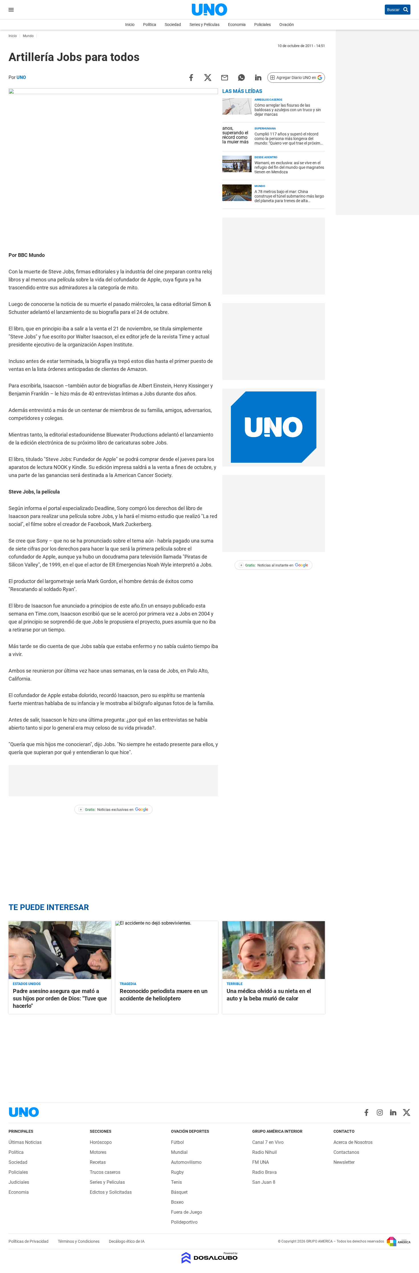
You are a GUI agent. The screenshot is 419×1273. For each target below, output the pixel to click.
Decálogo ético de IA (127, 1241)
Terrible (235, 984)
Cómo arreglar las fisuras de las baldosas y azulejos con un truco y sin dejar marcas (288, 110)
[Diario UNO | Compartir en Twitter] (207, 77)
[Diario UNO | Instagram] (380, 1112)
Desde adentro (266, 157)
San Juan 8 (263, 1182)
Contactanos (346, 1152)
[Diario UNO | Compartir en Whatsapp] (241, 77)
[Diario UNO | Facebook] (366, 1112)
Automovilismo (186, 1162)
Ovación (286, 24)
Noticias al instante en (267, 565)
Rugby (177, 1172)
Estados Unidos (26, 984)
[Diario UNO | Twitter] (406, 1112)
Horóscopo (101, 1142)
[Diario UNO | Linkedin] (393, 1112)
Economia (237, 24)
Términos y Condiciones (79, 1241)
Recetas (98, 1162)
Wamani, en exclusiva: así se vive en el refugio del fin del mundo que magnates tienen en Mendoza (289, 167)
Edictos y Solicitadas (111, 1192)
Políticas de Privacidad (29, 1241)
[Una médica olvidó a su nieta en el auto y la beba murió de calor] (273, 950)
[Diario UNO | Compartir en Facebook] (191, 77)
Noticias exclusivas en (106, 809)
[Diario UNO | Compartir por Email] (224, 77)
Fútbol (177, 1142)
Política (149, 24)
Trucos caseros (105, 1172)
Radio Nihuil (264, 1152)
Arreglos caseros (268, 99)
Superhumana (265, 128)
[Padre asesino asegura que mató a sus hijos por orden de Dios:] (60, 950)
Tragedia (128, 984)
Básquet (179, 1192)
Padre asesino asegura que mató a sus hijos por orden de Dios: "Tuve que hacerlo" (60, 998)
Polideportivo (184, 1222)
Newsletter (344, 1162)
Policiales (262, 24)
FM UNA (260, 1162)
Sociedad (173, 24)
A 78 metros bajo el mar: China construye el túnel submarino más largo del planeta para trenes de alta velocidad (289, 198)
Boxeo (177, 1202)
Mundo (260, 186)
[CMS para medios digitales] (210, 1258)
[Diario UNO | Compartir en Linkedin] (258, 77)
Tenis (176, 1182)
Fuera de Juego (186, 1212)
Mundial (179, 1152)
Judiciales (19, 1182)
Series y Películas (204, 24)
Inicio (130, 24)
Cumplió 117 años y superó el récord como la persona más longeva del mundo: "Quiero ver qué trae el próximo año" (288, 141)
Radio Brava (264, 1172)
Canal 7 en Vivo (268, 1142)
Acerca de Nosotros (353, 1142)
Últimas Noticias (25, 1142)
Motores (98, 1152)
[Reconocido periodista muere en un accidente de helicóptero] (166, 950)
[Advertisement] (113, 780)
